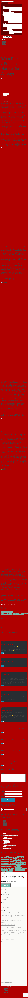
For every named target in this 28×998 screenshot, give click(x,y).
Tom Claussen (4, 707)
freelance (7, 612)
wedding (3, 871)
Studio (6, 870)
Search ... (4, 48)
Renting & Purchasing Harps (10, 845)
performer (18, 613)
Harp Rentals (5, 899)
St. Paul (14, 614)
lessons (7, 861)
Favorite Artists (7, 842)
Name (3, 791)
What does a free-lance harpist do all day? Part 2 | (10, 723)
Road (11, 866)
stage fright (12, 868)
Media (4, 23)
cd (5, 857)
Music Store (5, 897)
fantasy (10, 859)
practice (24, 863)
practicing (3, 864)
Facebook (4, 42)
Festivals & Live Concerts (11, 20)
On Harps (5, 843)
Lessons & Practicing (8, 32)
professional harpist (22, 864)
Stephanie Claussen (7, 98)
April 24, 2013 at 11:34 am (7, 661)
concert (3, 859)
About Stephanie (6, 892)
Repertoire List (7, 28)
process (7, 864)
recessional (3, 866)
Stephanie (18, 614)
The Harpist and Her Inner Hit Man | (8, 734)
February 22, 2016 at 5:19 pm (8, 710)
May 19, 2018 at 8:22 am (7, 737)
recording (7, 866)
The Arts (5, 95)
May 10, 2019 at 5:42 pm (7, 759)
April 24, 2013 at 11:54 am (7, 694)
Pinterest (4, 45)
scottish (18, 866)
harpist (4, 613)
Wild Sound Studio (9, 871)
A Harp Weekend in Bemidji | (6, 756)
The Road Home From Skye (20, 870)
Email (2, 793)
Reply (2, 653)
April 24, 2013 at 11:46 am (7, 674)
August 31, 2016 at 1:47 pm (7, 726)
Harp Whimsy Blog (7, 36)
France (5, 837)
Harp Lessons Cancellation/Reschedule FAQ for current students (13, 912)
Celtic (7, 857)
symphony (11, 870)
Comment (3, 773)
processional (11, 864)
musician (3, 863)
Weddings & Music (7, 848)
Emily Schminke (4, 672)
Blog (4, 29)
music (24, 862)
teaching (22, 614)
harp (10, 612)
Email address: (5, 881)
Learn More (22, 877)
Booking (5, 11)
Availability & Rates (7, 896)
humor (2, 861)
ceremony (11, 857)
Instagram (4, 46)
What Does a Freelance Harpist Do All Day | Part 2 (12, 591)
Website (3, 796)
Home (23, 859)
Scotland (14, 866)
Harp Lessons (6, 900)
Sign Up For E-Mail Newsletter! (8, 604)
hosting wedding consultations (14, 572)
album (2, 857)
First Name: (4, 880)
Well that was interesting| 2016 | (7, 745)
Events (4, 833)
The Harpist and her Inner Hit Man (12, 104)
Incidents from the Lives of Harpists (10, 835)
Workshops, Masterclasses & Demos (13, 16)
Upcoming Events (6, 894)
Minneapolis (8, 613)
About (4, 6)
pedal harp (14, 863)
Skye (7, 868)
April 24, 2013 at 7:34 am (7, 644)
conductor (7, 859)
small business (9, 614)
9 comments (5, 101)
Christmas (15, 857)
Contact (5, 34)
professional (23, 613)
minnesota (13, 613)
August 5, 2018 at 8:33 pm (7, 748)
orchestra (9, 863)
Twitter (4, 821)
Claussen (3, 612)
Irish (5, 861)
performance (19, 863)
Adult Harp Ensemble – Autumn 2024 (8, 925)
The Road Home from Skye (6, 982)
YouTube (4, 43)
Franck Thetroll (4, 641)
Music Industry (6, 94)
